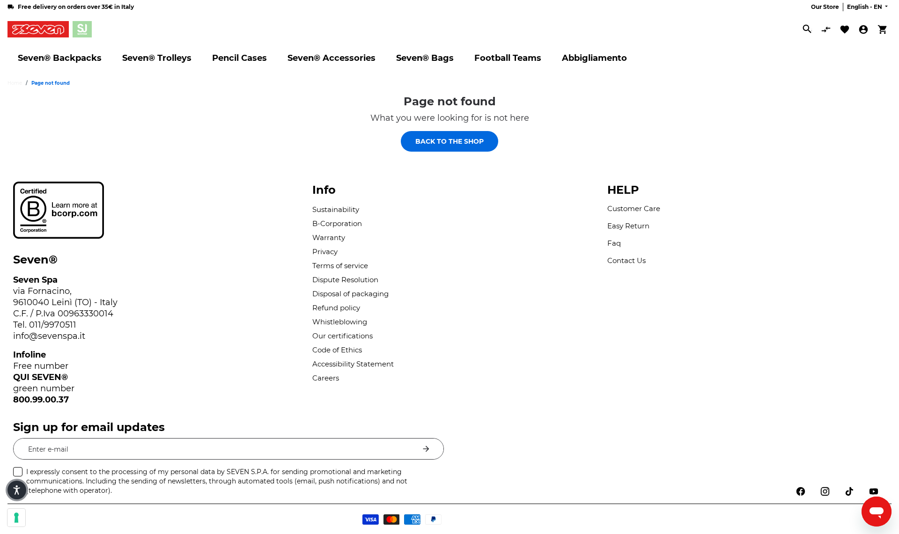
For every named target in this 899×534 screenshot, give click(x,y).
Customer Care (633, 208)
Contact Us (626, 260)
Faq (614, 243)
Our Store (825, 6)
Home (14, 83)
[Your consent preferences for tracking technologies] (16, 518)
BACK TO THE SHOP (449, 141)
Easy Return (628, 225)
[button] (17, 490)
